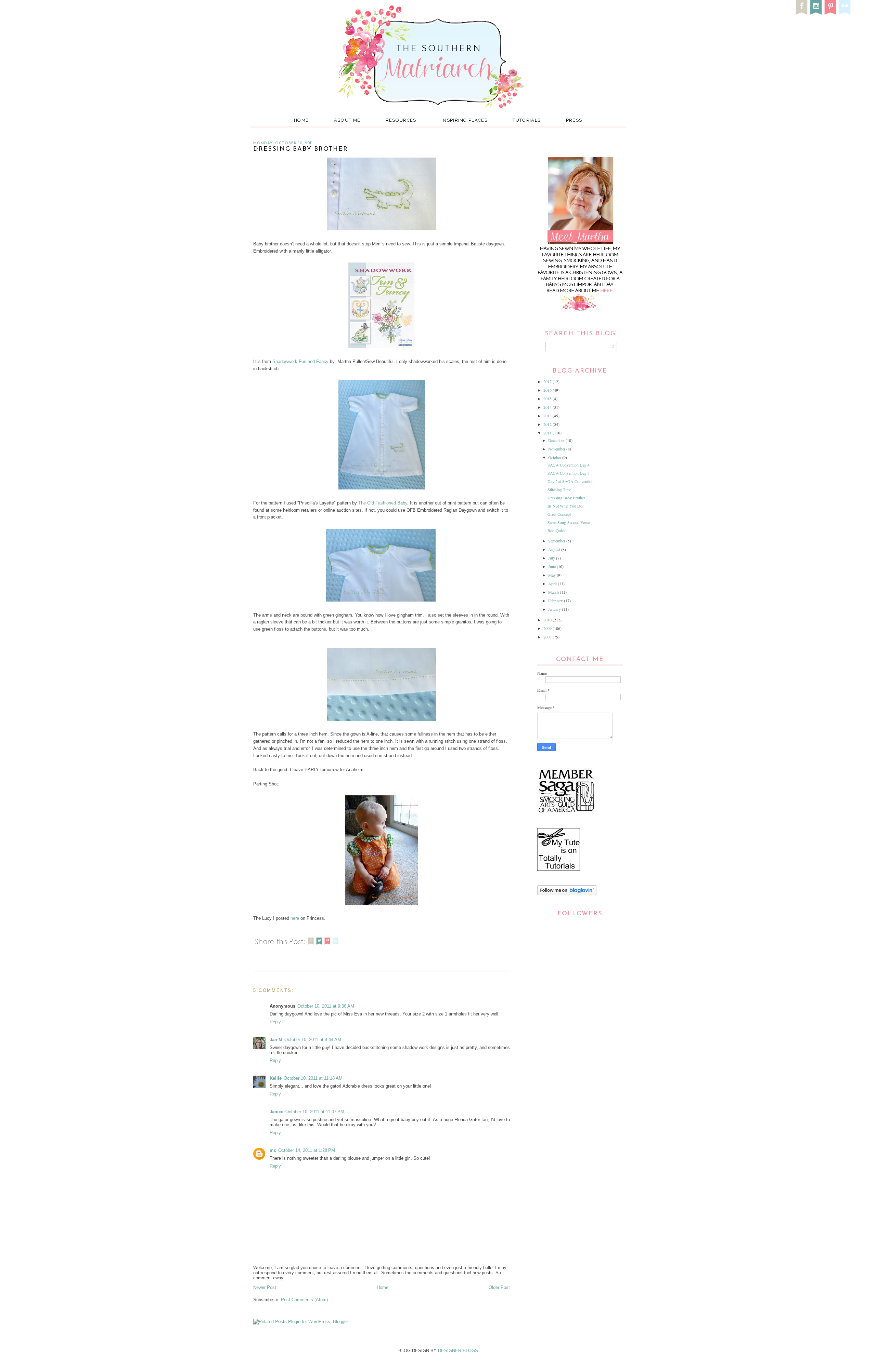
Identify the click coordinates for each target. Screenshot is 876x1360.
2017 (548, 381)
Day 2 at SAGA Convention (570, 481)
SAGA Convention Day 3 (569, 473)
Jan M (276, 1039)
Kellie (276, 1078)
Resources (401, 120)
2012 (548, 424)
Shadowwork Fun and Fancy (300, 361)
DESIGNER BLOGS (458, 1350)
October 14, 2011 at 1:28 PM (306, 1150)
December (557, 440)
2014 (548, 407)
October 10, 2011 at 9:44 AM (312, 1039)
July (552, 558)
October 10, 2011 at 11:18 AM (313, 1078)
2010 (548, 619)
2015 (548, 398)
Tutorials (527, 120)
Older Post (499, 1287)
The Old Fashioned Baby (382, 503)
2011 (548, 432)
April (553, 583)
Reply (275, 1021)
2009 (548, 628)
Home (301, 120)
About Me (347, 120)
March (554, 592)
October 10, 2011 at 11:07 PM (314, 1111)
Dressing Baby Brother (566, 497)
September (557, 540)
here (295, 918)
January (555, 609)
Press (574, 120)
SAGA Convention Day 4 (569, 465)
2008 (548, 636)
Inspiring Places (464, 120)
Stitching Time (559, 489)
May (552, 575)
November (557, 449)
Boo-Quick (557, 530)
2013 (548, 415)
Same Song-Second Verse (569, 522)
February (556, 600)
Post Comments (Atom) (304, 1299)
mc (273, 1150)
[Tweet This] (319, 945)
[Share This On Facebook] (311, 945)
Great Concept (559, 514)
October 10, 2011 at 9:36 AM (325, 1006)
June (552, 566)
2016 (548, 390)
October (555, 457)
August (554, 549)
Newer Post (264, 1287)
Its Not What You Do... (566, 506)
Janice (276, 1111)
